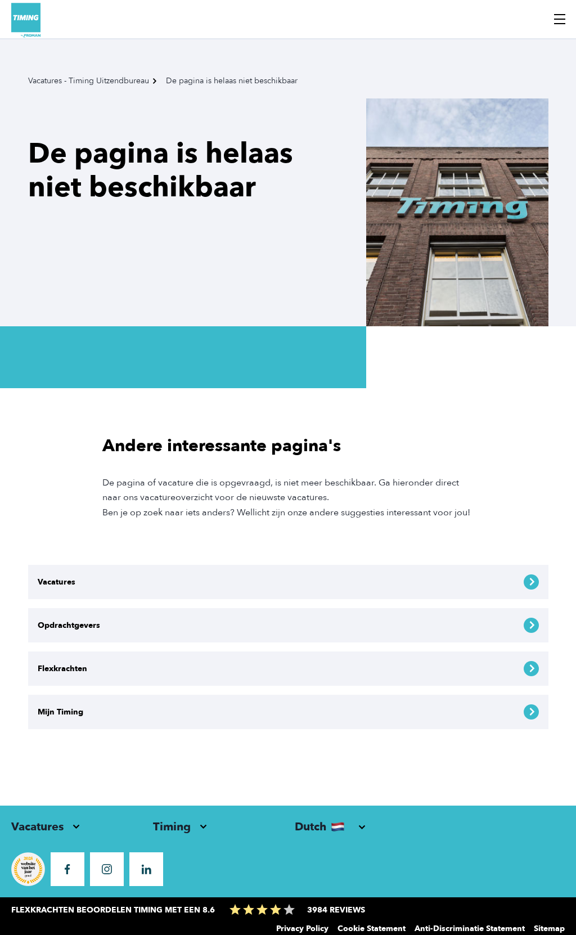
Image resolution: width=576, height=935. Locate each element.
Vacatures (56, 582)
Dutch (310, 826)
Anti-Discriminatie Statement (470, 928)
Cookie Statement (372, 928)
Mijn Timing (60, 712)
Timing (172, 826)
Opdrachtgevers (69, 625)
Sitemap (549, 928)
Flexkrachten (62, 668)
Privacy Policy (302, 928)
